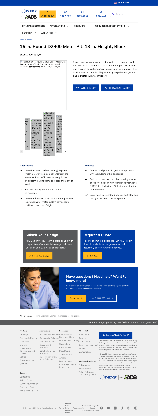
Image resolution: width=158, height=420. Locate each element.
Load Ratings (65, 361)
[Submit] (113, 14)
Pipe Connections (27, 360)
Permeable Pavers (28, 338)
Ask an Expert (26, 380)
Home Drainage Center (45, 316)
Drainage (24, 334)
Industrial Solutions (48, 341)
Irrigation (75, 316)
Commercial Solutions (49, 338)
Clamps (23, 363)
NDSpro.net (84, 365)
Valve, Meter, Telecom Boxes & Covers (27, 351)
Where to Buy (88, 88)
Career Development (88, 345)
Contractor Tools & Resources (67, 365)
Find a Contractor (119, 88)
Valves (23, 357)
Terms (61, 408)
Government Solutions (45, 346)
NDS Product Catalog (69, 340)
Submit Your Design (29, 383)
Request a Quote (27, 387)
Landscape (63, 316)
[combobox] (124, 14)
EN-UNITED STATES (126, 3)
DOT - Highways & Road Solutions (48, 358)
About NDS (84, 334)
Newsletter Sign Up (29, 390)
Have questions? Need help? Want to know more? (96, 278)
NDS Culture (84, 341)
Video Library (65, 354)
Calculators (64, 344)
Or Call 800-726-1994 (101, 298)
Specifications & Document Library (67, 335)
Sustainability (85, 352)
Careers (82, 338)
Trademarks (77, 408)
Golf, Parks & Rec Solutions (47, 352)
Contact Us (74, 298)
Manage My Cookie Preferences (94, 408)
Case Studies (65, 347)
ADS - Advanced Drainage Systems (87, 373)
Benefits (83, 348)
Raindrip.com (85, 368)
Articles (62, 358)
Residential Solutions (49, 334)
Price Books (64, 351)
